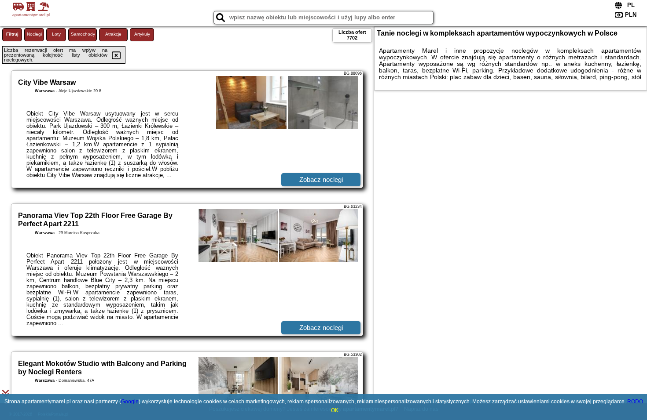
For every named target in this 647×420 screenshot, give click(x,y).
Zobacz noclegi (321, 179)
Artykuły (142, 34)
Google (130, 401)
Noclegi (34, 34)
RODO (635, 401)
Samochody (83, 34)
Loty (56, 34)
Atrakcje (113, 34)
